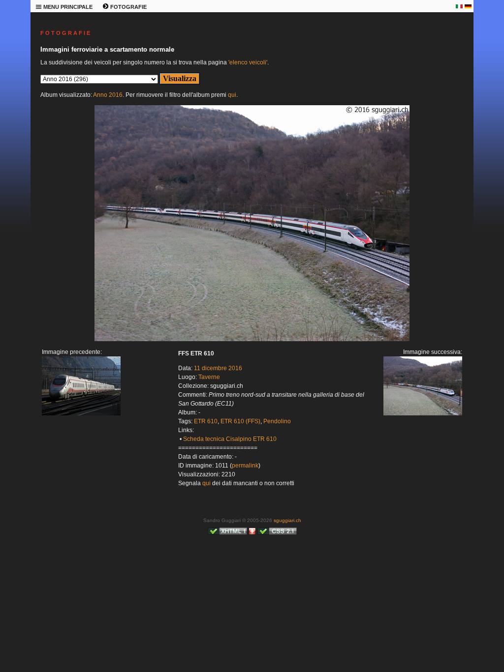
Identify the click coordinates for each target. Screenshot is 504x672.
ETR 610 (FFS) (240, 421)
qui (232, 94)
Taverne (209, 377)
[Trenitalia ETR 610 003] (81, 413)
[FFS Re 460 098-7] (252, 339)
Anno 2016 (108, 94)
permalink (245, 465)
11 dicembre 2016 (218, 368)
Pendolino (277, 421)
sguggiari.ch (287, 520)
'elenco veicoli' (247, 62)
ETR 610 (206, 421)
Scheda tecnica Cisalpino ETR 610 (230, 439)
